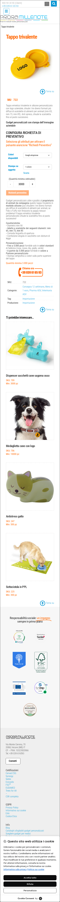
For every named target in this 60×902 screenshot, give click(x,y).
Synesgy (9, 776)
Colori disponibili (13, 156)
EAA (7, 813)
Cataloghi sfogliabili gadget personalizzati (25, 830)
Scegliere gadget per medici (18, 833)
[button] (54, 4)
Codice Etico (11, 816)
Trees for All (11, 790)
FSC (8, 784)
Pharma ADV (35, 290)
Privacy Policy (12, 807)
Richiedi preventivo (17, 192)
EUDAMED (10, 787)
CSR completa (12, 796)
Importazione (29, 298)
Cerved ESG (11, 773)
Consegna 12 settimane (33, 286)
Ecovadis (10, 782)
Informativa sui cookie (16, 810)
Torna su (50, 91)
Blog (8, 827)
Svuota (26, 173)
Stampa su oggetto (13, 168)
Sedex (8, 779)
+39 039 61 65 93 (10, 6)
